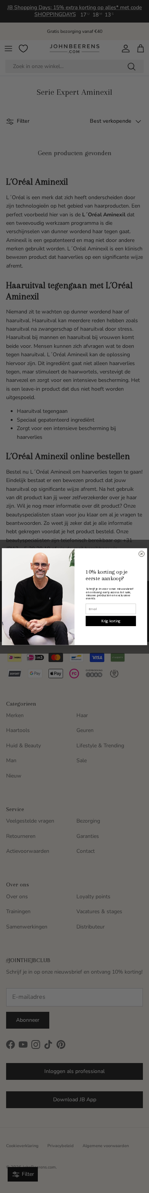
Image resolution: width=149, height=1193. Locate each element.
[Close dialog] (141, 554)
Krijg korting (111, 620)
